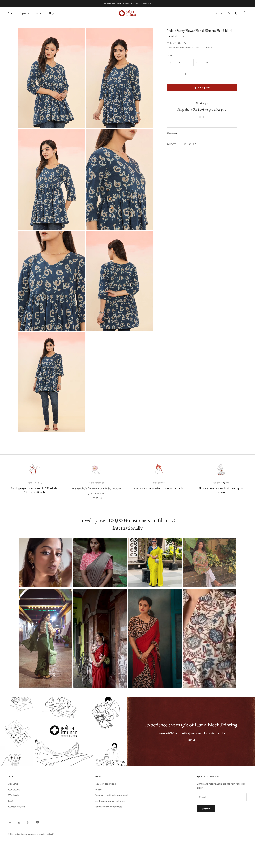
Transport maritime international (111, 795)
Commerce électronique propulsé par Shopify (37, 834)
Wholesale (13, 795)
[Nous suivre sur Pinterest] (28, 822)
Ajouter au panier (202, 87)
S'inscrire (206, 808)
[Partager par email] (194, 144)
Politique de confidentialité (108, 806)
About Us (13, 783)
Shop (10, 13)
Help (51, 13)
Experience (24, 13)
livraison (99, 789)
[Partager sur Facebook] (180, 144)
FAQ (10, 800)
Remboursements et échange (110, 800)
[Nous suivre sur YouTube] (37, 822)
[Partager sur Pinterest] (189, 144)
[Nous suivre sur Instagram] (19, 822)
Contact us (96, 497)
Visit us (191, 739)
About (39, 13)
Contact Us (14, 789)
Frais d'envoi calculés (189, 47)
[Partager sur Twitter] (185, 144)
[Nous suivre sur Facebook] (10, 822)
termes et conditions (105, 783)
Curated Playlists (16, 806)
